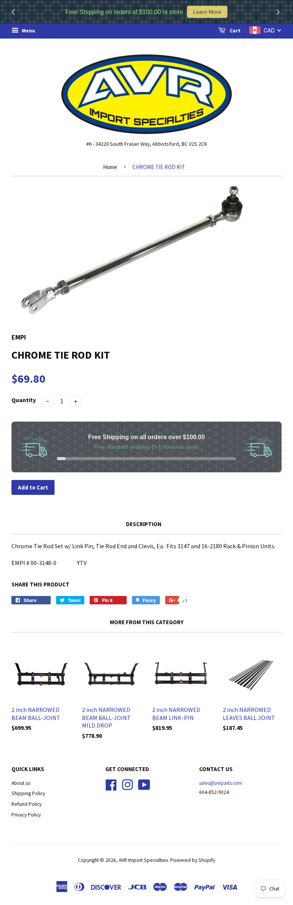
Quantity (23, 400)
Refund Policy (26, 804)
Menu (28, 30)
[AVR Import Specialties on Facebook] (111, 784)
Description (143, 524)
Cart (235, 30)
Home (110, 167)
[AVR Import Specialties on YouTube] (144, 784)
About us (20, 783)
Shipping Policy (28, 793)
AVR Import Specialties (143, 860)
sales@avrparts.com (220, 783)
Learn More (207, 12)
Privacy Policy (26, 815)
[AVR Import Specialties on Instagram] (127, 784)
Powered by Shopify (192, 860)
